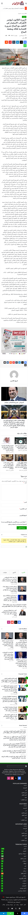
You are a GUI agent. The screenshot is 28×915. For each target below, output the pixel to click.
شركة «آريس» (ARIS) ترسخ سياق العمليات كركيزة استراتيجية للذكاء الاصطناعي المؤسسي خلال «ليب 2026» (21, 663)
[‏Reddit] (10, 362)
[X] (22, 362)
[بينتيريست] (13, 362)
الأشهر (14, 572)
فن (25, 866)
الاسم (25, 502)
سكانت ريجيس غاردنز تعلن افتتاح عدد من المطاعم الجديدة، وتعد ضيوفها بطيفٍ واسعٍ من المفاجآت (8, 465)
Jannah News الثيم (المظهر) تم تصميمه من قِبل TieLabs (14, 899)
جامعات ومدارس (22, 890)
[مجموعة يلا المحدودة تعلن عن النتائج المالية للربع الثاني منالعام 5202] (21, 440)
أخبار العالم (24, 795)
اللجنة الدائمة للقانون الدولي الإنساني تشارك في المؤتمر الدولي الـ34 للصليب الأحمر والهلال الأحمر (9, 680)
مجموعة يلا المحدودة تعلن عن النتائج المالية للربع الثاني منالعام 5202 (21, 447)
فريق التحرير (21, 35)
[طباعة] (25, 365)
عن (26, 790)
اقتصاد (19, 13)
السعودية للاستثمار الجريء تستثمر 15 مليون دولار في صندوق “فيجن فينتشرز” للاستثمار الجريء (7, 448)
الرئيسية (23, 13)
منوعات (24, 861)
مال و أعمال (23, 858)
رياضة (24, 871)
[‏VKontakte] (8, 362)
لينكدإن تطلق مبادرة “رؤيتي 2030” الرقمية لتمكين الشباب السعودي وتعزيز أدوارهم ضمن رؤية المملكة (21, 465)
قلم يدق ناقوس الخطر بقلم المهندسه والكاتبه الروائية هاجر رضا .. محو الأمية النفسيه (10, 716)
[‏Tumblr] (16, 362)
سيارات (24, 883)
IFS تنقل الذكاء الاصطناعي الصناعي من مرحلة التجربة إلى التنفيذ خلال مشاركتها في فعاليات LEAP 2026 (21, 644)
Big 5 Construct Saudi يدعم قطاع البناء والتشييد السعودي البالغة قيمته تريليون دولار (10, 709)
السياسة (24, 885)
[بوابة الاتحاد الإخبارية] (18, 3)
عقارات (24, 880)
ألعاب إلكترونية (22, 878)
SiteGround (10, 902)
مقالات (24, 876)
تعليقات (5, 572)
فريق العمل (24, 792)
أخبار (25, 848)
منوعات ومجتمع (22, 853)
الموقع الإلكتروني (23, 515)
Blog (25, 863)
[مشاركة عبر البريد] (5, 362)
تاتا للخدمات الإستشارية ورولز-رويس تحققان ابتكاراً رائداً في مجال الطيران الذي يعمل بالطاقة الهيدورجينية (8, 656)
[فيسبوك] (25, 362)
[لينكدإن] (19, 362)
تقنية (26, 797)
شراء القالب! (24, 799)
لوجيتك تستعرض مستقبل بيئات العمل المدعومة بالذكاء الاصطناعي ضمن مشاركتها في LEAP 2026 (7, 644)
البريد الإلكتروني (23, 508)
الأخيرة (23, 572)
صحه (25, 868)
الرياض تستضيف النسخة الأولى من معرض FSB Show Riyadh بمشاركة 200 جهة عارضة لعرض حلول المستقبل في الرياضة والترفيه (9, 689)
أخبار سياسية (23, 888)
